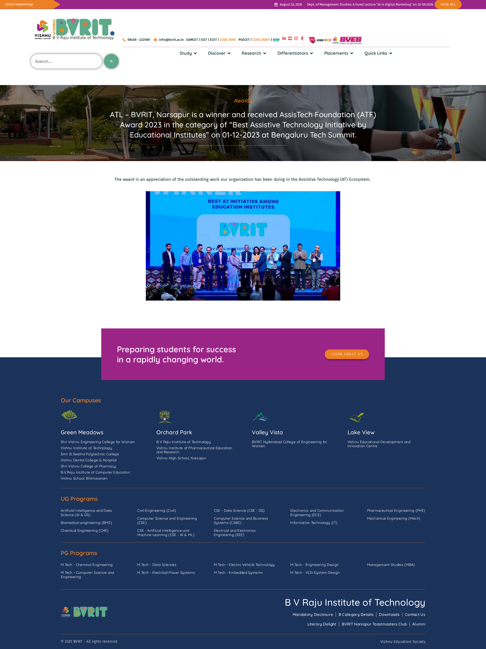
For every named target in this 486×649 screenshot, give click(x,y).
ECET (213, 40)
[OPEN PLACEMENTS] (352, 53)
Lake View (361, 432)
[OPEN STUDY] (195, 53)
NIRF (276, 40)
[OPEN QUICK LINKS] (391, 53)
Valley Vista (267, 432)
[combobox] (66, 61)
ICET (204, 40)
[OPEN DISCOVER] (229, 53)
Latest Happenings (19, 4)
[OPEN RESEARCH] (264, 53)
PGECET (244, 40)
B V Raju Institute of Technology (355, 602)
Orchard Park (174, 432)
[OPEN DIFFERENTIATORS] (311, 53)
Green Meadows (82, 432)
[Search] (111, 61)
